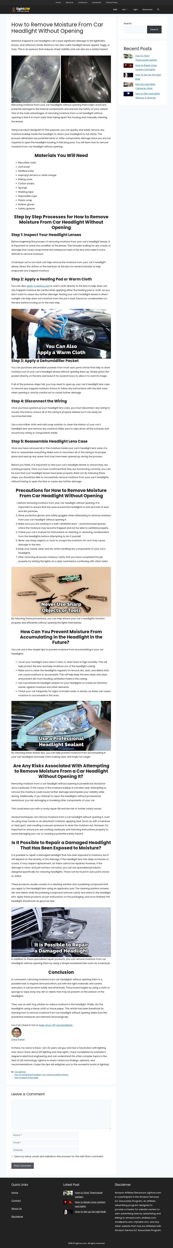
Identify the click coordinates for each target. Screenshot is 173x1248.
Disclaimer (96, 2)
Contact (16, 1200)
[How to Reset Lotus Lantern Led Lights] (128, 66)
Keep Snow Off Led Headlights (56, 1025)
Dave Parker (18, 1039)
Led (123, 9)
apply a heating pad (38, 286)
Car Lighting (20, 1072)
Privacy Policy (111, 2)
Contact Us (82, 2)
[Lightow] (20, 9)
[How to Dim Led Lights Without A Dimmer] (128, 95)
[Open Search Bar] (158, 9)
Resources (147, 9)
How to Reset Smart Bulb (26, 1077)
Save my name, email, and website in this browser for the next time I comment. (58, 1156)
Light (135, 9)
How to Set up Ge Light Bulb (90, 1211)
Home (58, 2)
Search (128, 23)
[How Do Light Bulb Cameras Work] (128, 85)
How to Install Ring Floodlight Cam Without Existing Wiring (41, 1074)
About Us (69, 2)
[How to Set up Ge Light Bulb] (128, 76)
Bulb (115, 9)
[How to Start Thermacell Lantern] (128, 57)
